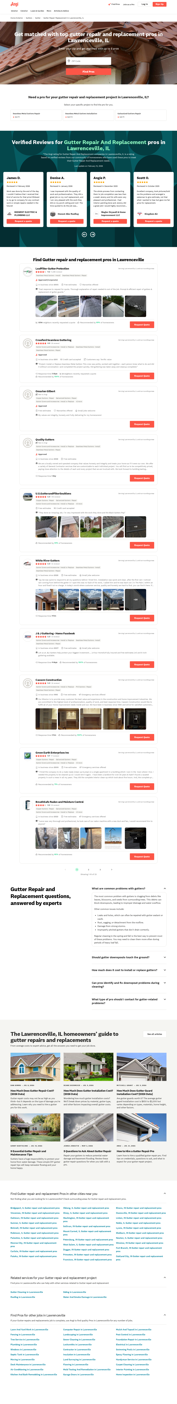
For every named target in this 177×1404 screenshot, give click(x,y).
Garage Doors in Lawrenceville (78, 1374)
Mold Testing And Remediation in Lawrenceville (86, 1369)
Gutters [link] (29, 18)
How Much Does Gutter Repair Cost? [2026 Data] (32, 1092)
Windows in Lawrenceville (23, 1349)
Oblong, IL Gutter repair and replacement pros (86, 1208)
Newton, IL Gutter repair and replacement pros (139, 1237)
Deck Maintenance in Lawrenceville (28, 1364)
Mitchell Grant (125, 1085)
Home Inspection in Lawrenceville (132, 1374)
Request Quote (142, 324)
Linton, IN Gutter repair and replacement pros (138, 1218)
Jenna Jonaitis (71, 1146)
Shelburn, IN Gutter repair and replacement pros (140, 1233)
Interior (14, 11)
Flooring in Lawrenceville (75, 1364)
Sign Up (160, 4)
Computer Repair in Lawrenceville (80, 1329)
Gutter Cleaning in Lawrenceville (27, 1292)
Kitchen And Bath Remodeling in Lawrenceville (34, 1374)
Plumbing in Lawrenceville (24, 1344)
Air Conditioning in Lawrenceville (27, 1369)
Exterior (24, 11)
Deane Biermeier (72, 1085)
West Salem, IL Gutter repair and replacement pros (88, 1244)
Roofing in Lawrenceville (23, 1297)
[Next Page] (111, 869)
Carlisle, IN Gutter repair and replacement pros (34, 1251)
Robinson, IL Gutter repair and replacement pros (35, 1233)
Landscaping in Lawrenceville (78, 1334)
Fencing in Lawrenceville (23, 1334)
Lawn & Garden (37, 11)
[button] (46, 306)
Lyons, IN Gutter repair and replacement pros (138, 1228)
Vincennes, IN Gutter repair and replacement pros (35, 1213)
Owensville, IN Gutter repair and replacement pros (141, 1213)
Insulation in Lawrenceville (76, 1354)
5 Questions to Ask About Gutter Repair (87, 1151)
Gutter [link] (38, 18)
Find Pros (88, 71)
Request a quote (23, 221)
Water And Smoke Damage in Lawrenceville (84, 1297)
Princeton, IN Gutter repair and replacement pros (87, 1254)
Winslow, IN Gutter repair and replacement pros (139, 1242)
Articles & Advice (61, 11)
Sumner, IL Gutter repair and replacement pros (34, 1223)
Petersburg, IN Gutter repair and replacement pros (88, 1239)
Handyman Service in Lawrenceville (133, 1359)
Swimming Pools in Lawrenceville (132, 1349)
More (49, 11)
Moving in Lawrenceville (23, 1359)
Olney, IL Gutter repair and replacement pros (85, 1213)
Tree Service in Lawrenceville (25, 1339)
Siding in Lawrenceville (74, 1292)
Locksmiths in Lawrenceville (77, 1344)
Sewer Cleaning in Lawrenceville (79, 1339)
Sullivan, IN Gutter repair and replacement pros (86, 1226)
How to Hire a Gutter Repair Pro (135, 1151)
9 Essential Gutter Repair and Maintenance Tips (28, 1152)
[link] (9, 213)
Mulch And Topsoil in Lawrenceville (133, 1329)
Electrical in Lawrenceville (129, 1344)
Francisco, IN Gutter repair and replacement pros (87, 1259)
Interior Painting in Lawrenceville (132, 1369)
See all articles (154, 1034)
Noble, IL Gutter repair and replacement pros (138, 1223)
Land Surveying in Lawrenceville (79, 1359)
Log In (145, 4)
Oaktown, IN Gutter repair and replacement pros (34, 1218)
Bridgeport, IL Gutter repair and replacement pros (35, 1208)
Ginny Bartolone (19, 1146)
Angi (119, 1146)
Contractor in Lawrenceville (77, 1349)
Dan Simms (16, 1085)
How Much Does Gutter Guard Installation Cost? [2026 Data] (135, 1092)
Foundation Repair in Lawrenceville (133, 1339)
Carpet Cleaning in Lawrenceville (132, 1364)
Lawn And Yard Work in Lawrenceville (29, 1329)
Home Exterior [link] (17, 18)
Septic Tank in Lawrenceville (25, 1354)
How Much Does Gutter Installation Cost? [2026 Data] (88, 1092)
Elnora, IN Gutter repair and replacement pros (139, 1208)
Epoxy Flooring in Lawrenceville (132, 1354)
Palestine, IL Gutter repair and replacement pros (34, 1237)
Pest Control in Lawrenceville (130, 1334)
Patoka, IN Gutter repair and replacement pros (34, 1256)
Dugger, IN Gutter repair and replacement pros (86, 1249)
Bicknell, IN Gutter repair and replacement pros (34, 1228)
